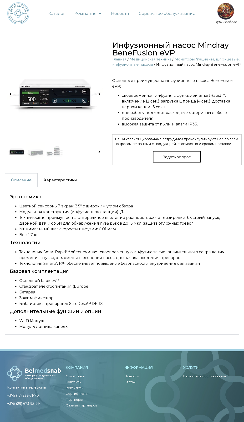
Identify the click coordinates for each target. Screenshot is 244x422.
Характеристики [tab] (60, 180)
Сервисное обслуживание (167, 13)
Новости (120, 13)
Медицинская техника (150, 59)
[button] (10, 94)
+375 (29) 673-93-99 (23, 403)
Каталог (56, 13)
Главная (119, 59)
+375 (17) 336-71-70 (23, 395)
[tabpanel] (122, 261)
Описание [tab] (21, 180)
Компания (86, 13)
